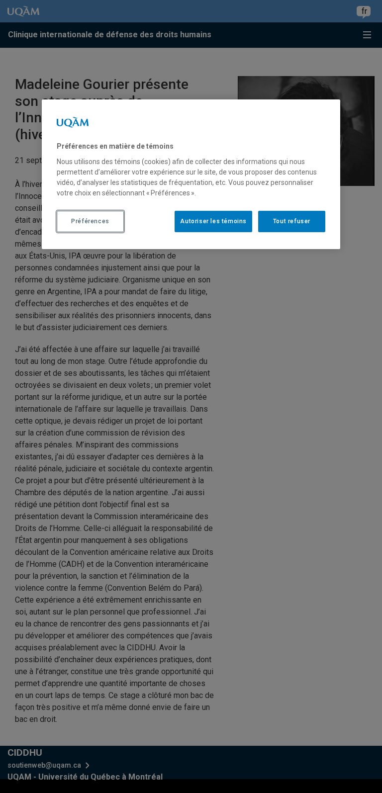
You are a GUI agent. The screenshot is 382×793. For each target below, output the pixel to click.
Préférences (90, 221)
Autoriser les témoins (213, 221)
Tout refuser (291, 221)
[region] (191, 174)
